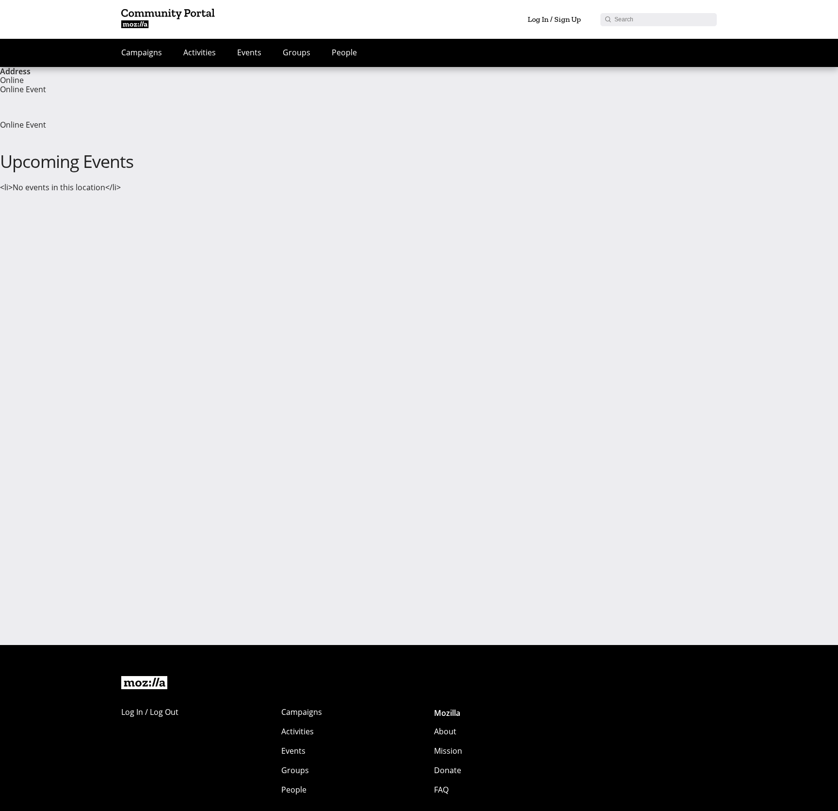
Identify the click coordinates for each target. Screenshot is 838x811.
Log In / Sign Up (554, 19)
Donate (447, 770)
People (344, 52)
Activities (199, 52)
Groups (296, 52)
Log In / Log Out (149, 712)
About (445, 731)
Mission (448, 750)
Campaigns (141, 52)
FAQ (441, 789)
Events (249, 52)
